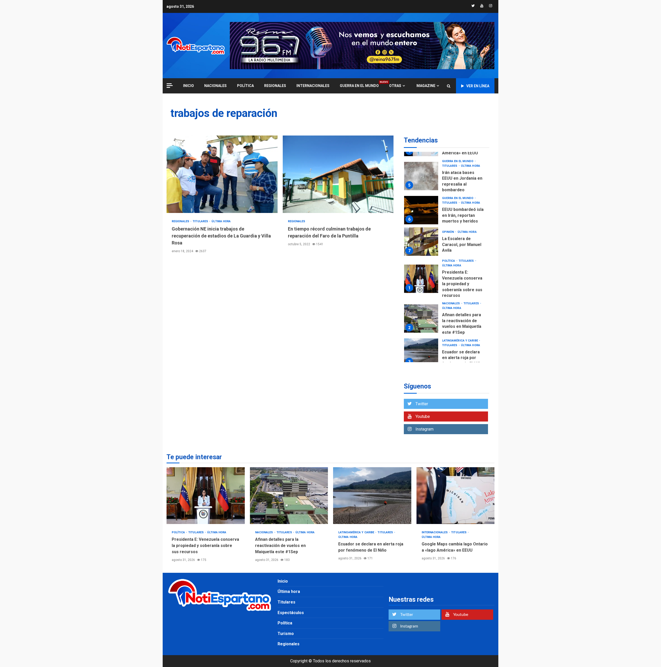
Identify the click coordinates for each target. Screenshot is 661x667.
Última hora (221, 221)
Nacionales (215, 86)
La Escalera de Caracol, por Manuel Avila (421, 241)
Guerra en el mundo (359, 85)
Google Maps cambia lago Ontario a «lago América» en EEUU (455, 495)
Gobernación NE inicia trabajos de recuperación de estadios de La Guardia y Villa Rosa (222, 174)
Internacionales (312, 86)
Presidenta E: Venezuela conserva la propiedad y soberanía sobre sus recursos (421, 279)
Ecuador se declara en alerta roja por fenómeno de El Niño (421, 352)
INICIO (188, 86)
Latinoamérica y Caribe (460, 340)
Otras (395, 86)
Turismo (286, 633)
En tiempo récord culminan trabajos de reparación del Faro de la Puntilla (338, 174)
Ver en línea (477, 86)
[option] (446, 177)
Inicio (283, 581)
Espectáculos (291, 612)
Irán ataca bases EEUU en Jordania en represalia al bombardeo (421, 176)
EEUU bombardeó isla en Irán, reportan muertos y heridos (421, 210)
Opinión (448, 232)
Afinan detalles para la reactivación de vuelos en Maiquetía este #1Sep (421, 318)
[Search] (448, 86)
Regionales (275, 86)
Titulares (201, 221)
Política (245, 86)
